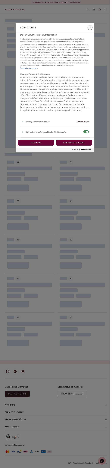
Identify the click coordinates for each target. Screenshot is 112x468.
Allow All (36, 142)
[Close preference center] (90, 27)
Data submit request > (29, 68)
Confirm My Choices (74, 142)
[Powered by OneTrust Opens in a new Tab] (82, 149)
